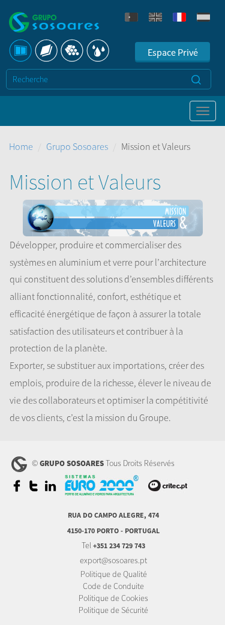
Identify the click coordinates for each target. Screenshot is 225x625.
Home (21, 146)
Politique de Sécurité (113, 610)
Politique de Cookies (113, 598)
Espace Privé (173, 52)
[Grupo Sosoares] (54, 23)
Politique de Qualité (113, 574)
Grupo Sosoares (77, 146)
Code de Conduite (113, 586)
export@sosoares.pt (113, 560)
